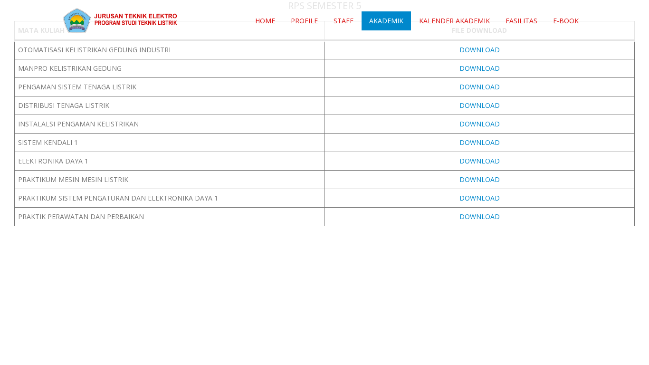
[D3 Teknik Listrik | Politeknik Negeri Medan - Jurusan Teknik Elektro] (120, 21)
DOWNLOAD (479, 49)
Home (265, 20)
